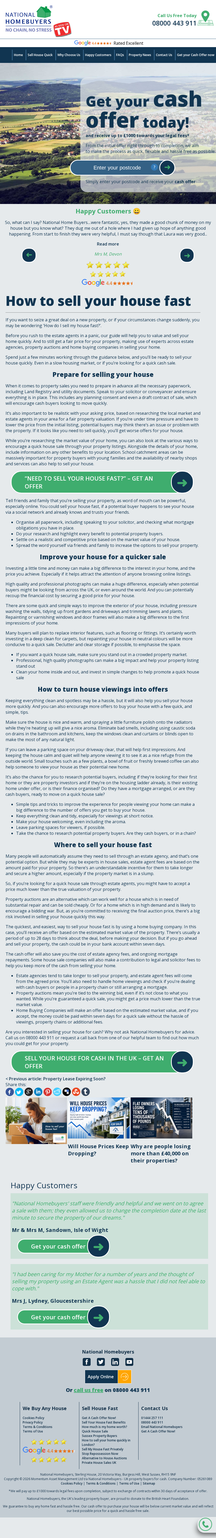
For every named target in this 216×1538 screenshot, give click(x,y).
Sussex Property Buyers (99, 1436)
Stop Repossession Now (100, 1453)
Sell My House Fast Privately (102, 1449)
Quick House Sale (95, 1431)
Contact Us (164, 55)
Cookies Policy (33, 1418)
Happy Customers (98, 55)
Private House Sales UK (99, 1462)
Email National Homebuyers (162, 1427)
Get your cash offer (58, 1246)
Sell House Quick (40, 55)
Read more (108, 244)
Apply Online (101, 1377)
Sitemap (149, 1483)
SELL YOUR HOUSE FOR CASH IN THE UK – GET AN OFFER (97, 1062)
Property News (140, 55)
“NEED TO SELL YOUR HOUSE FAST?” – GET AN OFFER (97, 482)
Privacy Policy (33, 1422)
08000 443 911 (174, 22)
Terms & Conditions (37, 1427)
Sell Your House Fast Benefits (104, 1422)
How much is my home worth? (104, 1427)
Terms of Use (33, 1431)
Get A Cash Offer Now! (99, 1418)
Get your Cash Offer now (195, 55)
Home (18, 55)
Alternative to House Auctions (104, 1458)
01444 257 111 (152, 1418)
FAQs (120, 55)
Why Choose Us (68, 55)
